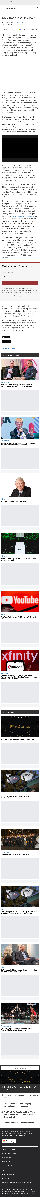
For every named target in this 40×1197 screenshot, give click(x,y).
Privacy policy (6, 1157)
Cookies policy (6, 1162)
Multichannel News (21, 22)
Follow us (23, 29)
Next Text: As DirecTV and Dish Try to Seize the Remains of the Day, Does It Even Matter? (19, 1114)
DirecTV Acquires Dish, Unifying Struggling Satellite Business (17, 1105)
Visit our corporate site (17, 1135)
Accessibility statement (9, 1166)
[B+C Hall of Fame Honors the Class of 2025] (20, 1081)
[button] (2, 8)
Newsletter (34, 29)
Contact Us (5, 1178)
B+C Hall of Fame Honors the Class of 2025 (20, 1088)
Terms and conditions (9, 1149)
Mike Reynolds (8, 22)
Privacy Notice (27, 290)
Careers (4, 1170)
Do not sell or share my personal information (17, 1183)
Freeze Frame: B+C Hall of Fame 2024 (19, 1123)
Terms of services (25, 288)
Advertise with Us (8, 1174)
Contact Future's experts (10, 1153)
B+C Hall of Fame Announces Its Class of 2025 (21, 1096)
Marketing (5, 13)
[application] (20, 148)
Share (6, 29)
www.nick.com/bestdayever (23, 216)
